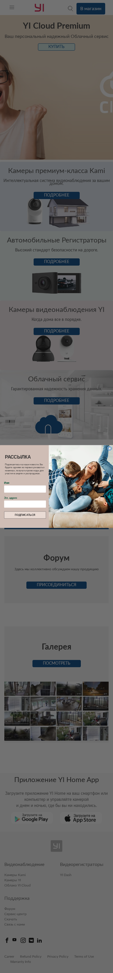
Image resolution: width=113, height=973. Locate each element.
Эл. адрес (10, 497)
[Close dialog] (110, 448)
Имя (6, 482)
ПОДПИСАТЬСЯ (25, 515)
